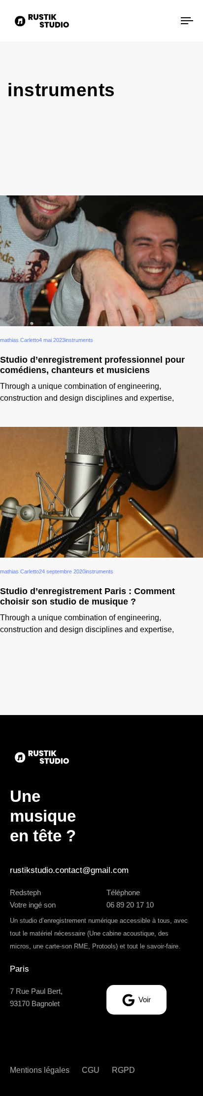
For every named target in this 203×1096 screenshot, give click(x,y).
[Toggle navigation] (162, 20)
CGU (91, 1070)
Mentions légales (39, 1070)
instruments (79, 340)
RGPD (123, 1070)
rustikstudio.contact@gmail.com (69, 870)
